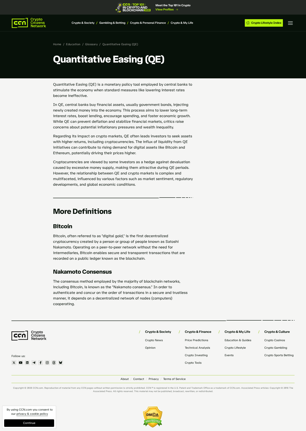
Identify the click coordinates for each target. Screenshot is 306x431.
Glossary (91, 44)
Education (73, 44)
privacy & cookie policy (32, 414)
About (125, 379)
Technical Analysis (197, 348)
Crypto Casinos (274, 340)
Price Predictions (196, 340)
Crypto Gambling (275, 348)
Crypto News (154, 340)
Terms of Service (174, 379)
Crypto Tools (193, 363)
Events (229, 355)
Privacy (154, 379)
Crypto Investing (196, 355)
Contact (138, 379)
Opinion (150, 348)
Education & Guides (238, 340)
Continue (29, 423)
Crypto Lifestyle (235, 348)
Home (57, 44)
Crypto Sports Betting (279, 355)
